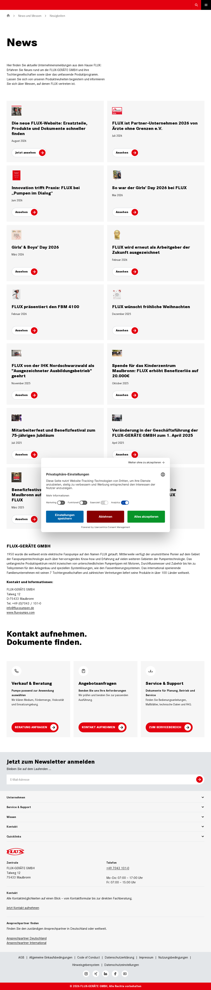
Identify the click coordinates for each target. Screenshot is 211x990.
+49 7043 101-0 (117, 868)
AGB (21, 957)
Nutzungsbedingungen (173, 957)
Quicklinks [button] (14, 836)
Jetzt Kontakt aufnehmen (23, 908)
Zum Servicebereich (165, 727)
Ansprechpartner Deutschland (27, 938)
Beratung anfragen (31, 727)
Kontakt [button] (12, 826)
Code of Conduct (88, 957)
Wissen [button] (11, 817)
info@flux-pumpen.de (20, 608)
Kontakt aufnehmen (98, 727)
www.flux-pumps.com (21, 612)
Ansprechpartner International (26, 943)
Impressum (146, 957)
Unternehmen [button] (16, 797)
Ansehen (122, 152)
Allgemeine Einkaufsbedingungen (50, 957)
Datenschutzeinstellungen (121, 965)
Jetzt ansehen (25, 152)
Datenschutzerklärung (119, 957)
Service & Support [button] (19, 807)
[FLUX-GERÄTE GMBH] (8, 16)
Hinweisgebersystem (85, 965)
